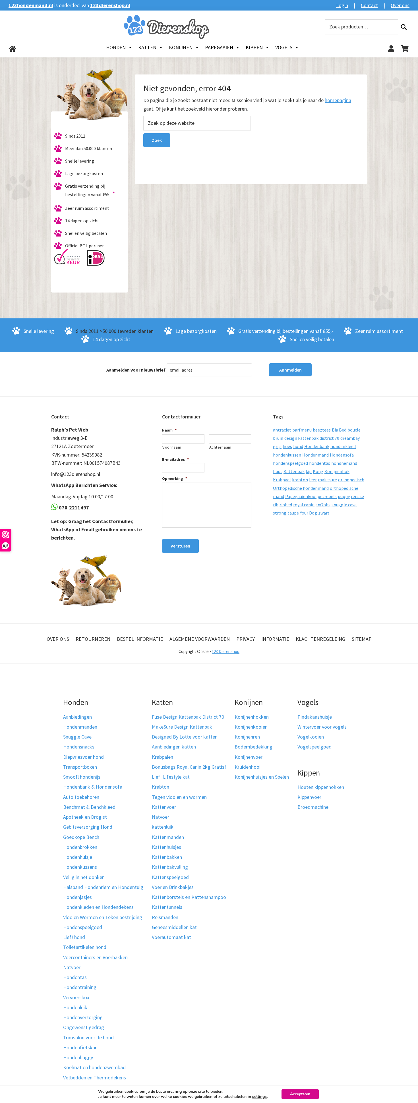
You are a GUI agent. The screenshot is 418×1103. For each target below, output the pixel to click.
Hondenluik (75, 1007)
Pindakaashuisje (314, 717)
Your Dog (308, 513)
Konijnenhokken (252, 717)
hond (298, 446)
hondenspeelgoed (290, 463)
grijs (277, 446)
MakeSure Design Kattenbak (182, 726)
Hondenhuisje (77, 857)
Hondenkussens (80, 867)
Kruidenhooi (247, 767)
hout (277, 471)
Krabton (160, 786)
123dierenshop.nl (110, 5)
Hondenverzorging (83, 1017)
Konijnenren (247, 736)
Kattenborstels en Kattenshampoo (189, 897)
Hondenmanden (80, 726)
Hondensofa (342, 455)
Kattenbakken (167, 857)
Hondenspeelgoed (82, 927)
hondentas (319, 463)
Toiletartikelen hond (84, 947)
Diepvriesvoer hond (83, 757)
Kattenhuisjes (166, 847)
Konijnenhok (336, 471)
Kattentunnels (167, 907)
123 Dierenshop (225, 651)
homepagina (338, 100)
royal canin (303, 504)
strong (279, 513)
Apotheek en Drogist (85, 817)
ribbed (286, 504)
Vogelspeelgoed (314, 746)
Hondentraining (79, 987)
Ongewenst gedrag (83, 1027)
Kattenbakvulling (170, 867)
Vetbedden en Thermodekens (94, 1077)
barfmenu (302, 430)
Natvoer (71, 967)
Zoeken (403, 26)
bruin (278, 438)
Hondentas (75, 977)
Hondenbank (316, 446)
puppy (344, 496)
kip (309, 471)
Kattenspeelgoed (170, 877)
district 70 (329, 438)
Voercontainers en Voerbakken (95, 957)
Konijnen (181, 47)
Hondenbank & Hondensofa (92, 786)
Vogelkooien (310, 736)
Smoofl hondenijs (81, 777)
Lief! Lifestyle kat (171, 777)
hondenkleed (343, 446)
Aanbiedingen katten (174, 746)
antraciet (282, 430)
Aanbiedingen (77, 717)
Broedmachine (312, 807)
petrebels (327, 496)
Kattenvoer (164, 807)
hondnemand (344, 463)
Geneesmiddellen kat (174, 927)
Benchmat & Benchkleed (89, 807)
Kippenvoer (309, 797)
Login (342, 5)
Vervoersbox (76, 997)
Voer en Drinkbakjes (173, 887)
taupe (293, 513)
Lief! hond (74, 937)
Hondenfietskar (80, 1047)
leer (313, 479)
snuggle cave (344, 504)
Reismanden (165, 917)
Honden (116, 47)
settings (259, 1096)
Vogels (283, 47)
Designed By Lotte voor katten (185, 736)
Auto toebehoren (81, 797)
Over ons (400, 5)
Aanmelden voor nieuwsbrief (135, 370)
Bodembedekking (253, 746)
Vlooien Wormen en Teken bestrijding (102, 917)
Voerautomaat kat (171, 937)
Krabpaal (282, 479)
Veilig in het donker (83, 877)
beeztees (322, 430)
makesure (327, 479)
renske (357, 496)
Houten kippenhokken (320, 787)
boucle (354, 430)
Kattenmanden (168, 837)
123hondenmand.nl (31, 5)
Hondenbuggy (78, 1057)
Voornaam (171, 447)
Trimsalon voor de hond (88, 1037)
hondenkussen (287, 455)
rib (275, 504)
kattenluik (162, 827)
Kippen (254, 47)
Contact (369, 5)
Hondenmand (315, 455)
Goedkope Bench (81, 837)
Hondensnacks (78, 746)
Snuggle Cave (77, 736)
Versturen (180, 546)
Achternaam (220, 447)
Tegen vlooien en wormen (179, 797)
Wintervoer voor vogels (322, 726)
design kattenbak (301, 438)
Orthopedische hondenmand (301, 488)
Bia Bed (339, 430)
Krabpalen (162, 757)
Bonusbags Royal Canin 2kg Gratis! (189, 767)
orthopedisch (351, 479)
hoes (287, 446)
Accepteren (300, 1094)
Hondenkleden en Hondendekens (98, 907)
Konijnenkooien (251, 726)
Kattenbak (294, 471)
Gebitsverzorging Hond (87, 827)
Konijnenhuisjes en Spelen (262, 777)
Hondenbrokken (80, 847)
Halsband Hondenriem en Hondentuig (103, 887)
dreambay (350, 438)
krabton (300, 479)
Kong (318, 471)
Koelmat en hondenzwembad (94, 1067)
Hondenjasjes (77, 897)
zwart (324, 513)
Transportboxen (80, 767)
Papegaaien (219, 47)
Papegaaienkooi (300, 496)
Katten (147, 47)
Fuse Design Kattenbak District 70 (188, 717)
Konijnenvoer (248, 757)
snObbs (323, 504)
